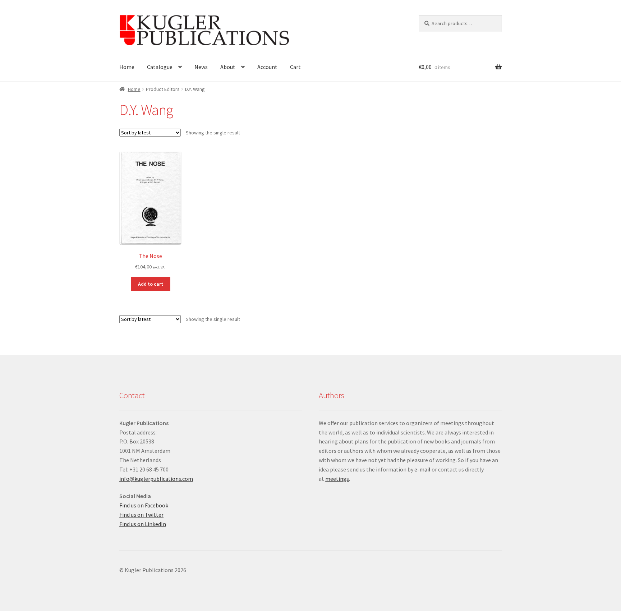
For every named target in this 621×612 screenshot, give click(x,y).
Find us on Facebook (143, 505)
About (227, 66)
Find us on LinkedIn (142, 524)
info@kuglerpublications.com (156, 478)
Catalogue (159, 66)
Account (267, 66)
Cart (295, 66)
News (201, 66)
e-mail (423, 469)
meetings (337, 478)
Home (126, 66)
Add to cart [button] (150, 284)
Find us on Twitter (141, 514)
